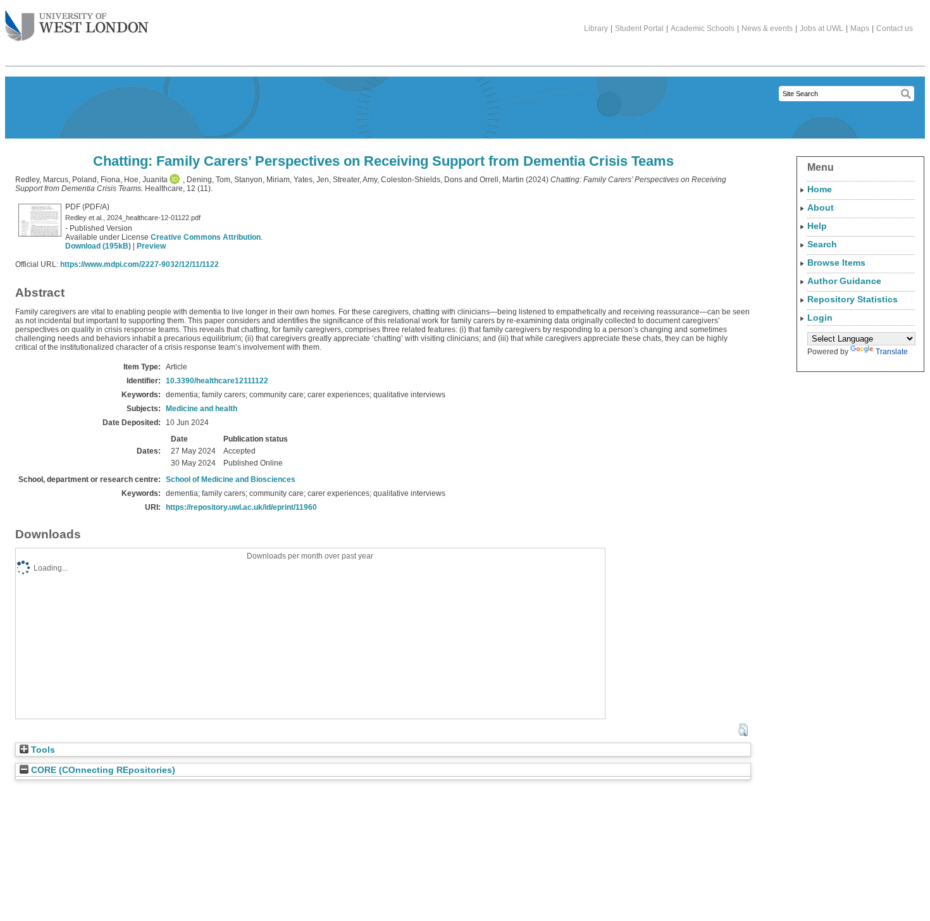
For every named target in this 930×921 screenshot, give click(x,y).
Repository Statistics (852, 299)
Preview (151, 246)
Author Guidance (844, 281)
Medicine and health (201, 408)
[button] (743, 730)
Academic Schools (703, 28)
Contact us (894, 28)
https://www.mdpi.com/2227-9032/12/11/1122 (139, 264)
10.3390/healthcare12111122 (217, 380)
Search (822, 244)
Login (820, 317)
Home (819, 189)
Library (596, 28)
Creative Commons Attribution (206, 237)
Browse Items (836, 262)
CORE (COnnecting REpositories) (101, 770)
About (820, 207)
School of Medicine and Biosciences (230, 479)
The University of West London (77, 26)
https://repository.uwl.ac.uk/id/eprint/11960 (241, 507)
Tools (41, 750)
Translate (892, 351)
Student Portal (639, 28)
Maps (859, 28)
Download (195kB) (98, 246)
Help (817, 226)
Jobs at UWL (821, 28)
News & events (767, 28)
